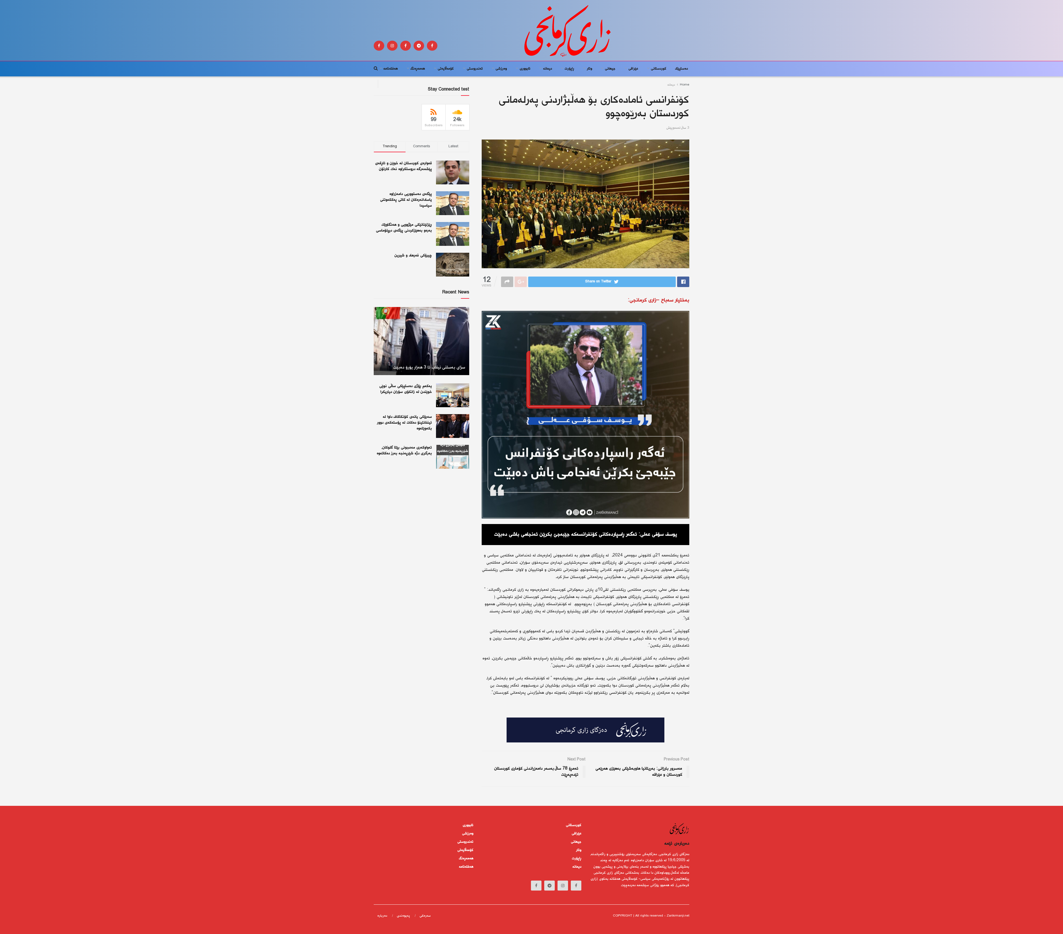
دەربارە (382, 915)
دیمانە (547, 68)
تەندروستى (475, 68)
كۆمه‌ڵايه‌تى (446, 68)
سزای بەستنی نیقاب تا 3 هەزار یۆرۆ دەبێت (429, 367)
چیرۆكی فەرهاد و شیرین (413, 255)
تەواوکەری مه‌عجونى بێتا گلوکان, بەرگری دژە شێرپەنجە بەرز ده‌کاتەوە (404, 450)
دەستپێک (681, 68)
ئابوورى (525, 68)
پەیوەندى (403, 915)
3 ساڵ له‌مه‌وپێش (677, 128)
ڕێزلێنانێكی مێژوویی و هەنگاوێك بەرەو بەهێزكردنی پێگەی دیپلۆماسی (404, 228)
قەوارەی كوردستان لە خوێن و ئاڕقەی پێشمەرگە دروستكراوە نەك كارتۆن (403, 166)
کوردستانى (658, 68)
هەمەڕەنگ (418, 68)
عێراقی (633, 68)
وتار (589, 68)
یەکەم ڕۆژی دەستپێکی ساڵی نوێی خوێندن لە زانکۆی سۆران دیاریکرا (405, 389)
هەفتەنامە (390, 68)
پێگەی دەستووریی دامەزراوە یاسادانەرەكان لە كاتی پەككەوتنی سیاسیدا (406, 200)
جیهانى (610, 68)
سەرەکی (425, 915)
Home (684, 84)
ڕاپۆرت (569, 68)
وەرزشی (501, 68)
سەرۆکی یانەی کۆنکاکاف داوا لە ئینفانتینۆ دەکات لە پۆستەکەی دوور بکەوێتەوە (404, 423)
